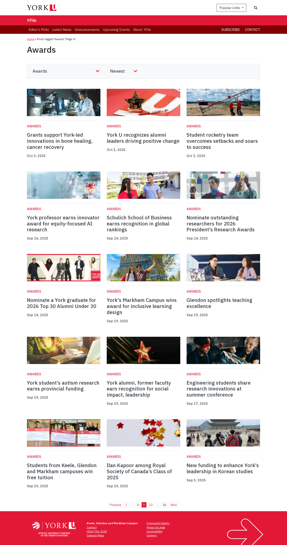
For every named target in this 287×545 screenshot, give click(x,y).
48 (164, 505)
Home (30, 39)
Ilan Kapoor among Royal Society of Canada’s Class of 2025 (139, 471)
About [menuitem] (142, 30)
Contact (252, 30)
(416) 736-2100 (97, 531)
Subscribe (230, 30)
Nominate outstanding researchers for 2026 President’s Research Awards (221, 223)
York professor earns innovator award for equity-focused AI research (63, 223)
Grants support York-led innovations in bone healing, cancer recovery (60, 140)
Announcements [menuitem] (87, 30)
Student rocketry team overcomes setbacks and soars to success (222, 140)
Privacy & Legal (156, 527)
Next (173, 505)
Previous (115, 505)
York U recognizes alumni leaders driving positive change (143, 137)
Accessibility (154, 531)
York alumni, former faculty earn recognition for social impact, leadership (139, 388)
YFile (31, 20)
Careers (152, 535)
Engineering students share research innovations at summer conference (219, 388)
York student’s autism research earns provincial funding (63, 385)
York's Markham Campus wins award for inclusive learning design (142, 306)
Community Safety (158, 523)
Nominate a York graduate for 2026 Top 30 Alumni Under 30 (61, 303)
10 (151, 505)
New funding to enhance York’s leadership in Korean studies (223, 468)
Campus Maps (95, 535)
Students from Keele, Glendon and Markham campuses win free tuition (62, 471)
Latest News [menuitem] (61, 30)
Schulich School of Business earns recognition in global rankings (139, 223)
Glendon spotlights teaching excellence (219, 303)
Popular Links (230, 8)
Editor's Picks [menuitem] (39, 30)
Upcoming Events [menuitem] (116, 30)
